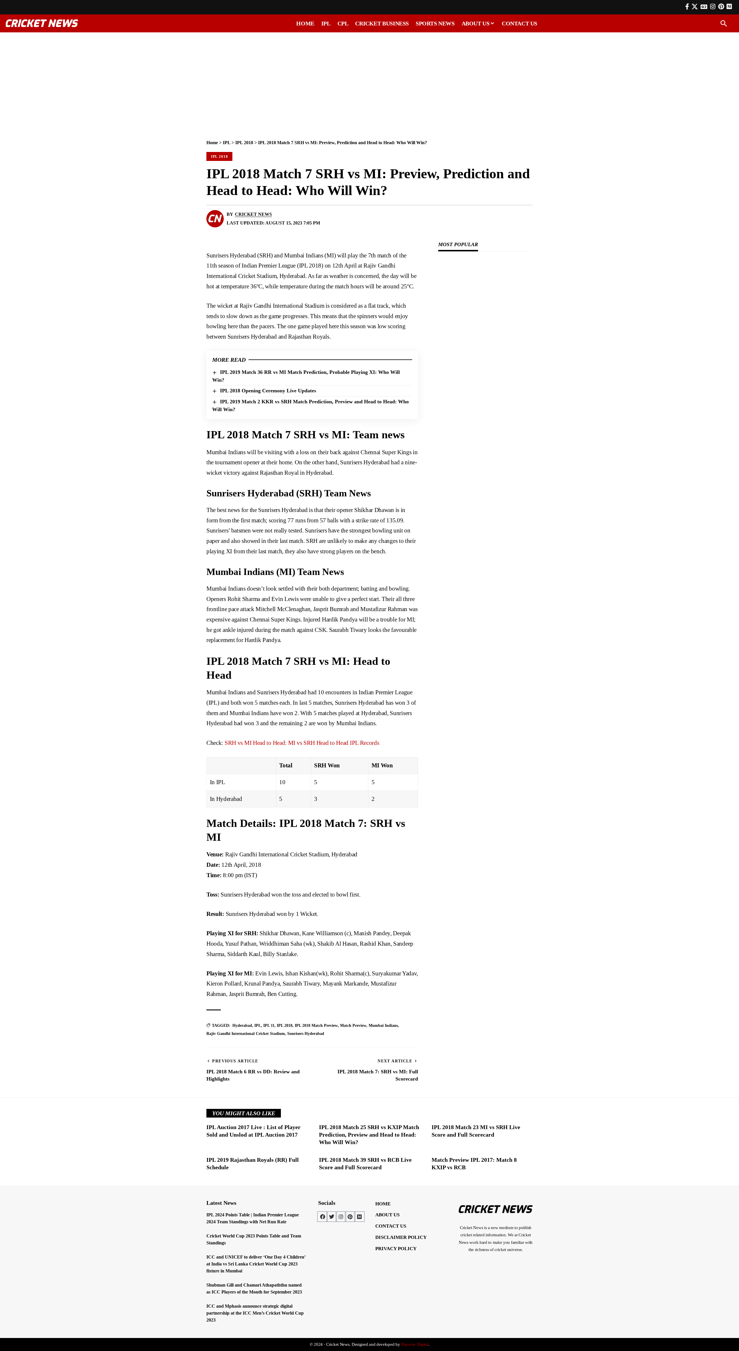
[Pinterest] (721, 6)
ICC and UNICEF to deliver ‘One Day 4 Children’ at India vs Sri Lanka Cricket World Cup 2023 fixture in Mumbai (256, 1263)
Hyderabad (242, 1025)
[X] (694, 6)
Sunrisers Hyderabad (305, 1033)
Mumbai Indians (383, 1025)
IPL (226, 142)
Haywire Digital (414, 1344)
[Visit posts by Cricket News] (215, 218)
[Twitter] (331, 1216)
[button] (724, 23)
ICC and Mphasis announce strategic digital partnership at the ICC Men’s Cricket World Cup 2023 (255, 1313)
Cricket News (253, 214)
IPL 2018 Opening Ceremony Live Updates (268, 391)
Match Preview (353, 1025)
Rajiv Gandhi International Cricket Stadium (245, 1033)
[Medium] (359, 1216)
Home (212, 142)
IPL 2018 (244, 142)
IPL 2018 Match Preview (316, 1025)
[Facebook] (687, 6)
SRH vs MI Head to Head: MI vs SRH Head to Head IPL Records (302, 742)
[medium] (729, 6)
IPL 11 (269, 1025)
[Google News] (704, 6)
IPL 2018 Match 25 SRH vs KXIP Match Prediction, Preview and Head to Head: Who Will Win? (369, 1134)
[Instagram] (713, 6)
